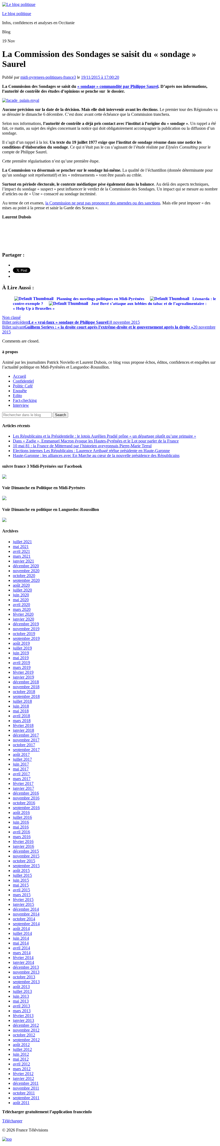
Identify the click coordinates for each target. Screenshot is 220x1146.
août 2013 (21, 986)
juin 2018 (21, 706)
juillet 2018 (22, 701)
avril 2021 (21, 551)
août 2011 (21, 1102)
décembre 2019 (26, 624)
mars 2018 (22, 720)
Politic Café (23, 386)
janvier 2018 (23, 730)
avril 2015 (21, 890)
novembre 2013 (26, 972)
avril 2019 (21, 662)
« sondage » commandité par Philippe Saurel (117, 86)
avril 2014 (21, 948)
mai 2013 (21, 1001)
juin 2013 (21, 996)
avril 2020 (21, 604)
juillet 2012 (22, 1049)
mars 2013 (22, 1010)
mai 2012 (21, 1059)
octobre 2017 (24, 745)
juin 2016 (21, 822)
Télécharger (12, 1121)
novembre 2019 (26, 628)
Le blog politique (16, 13)
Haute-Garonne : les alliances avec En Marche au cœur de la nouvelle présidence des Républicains (96, 455)
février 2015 (23, 899)
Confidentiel (23, 381)
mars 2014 (22, 952)
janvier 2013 (23, 1020)
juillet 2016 (22, 817)
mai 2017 (21, 769)
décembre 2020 (26, 566)
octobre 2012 (24, 1035)
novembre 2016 (26, 798)
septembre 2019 (26, 638)
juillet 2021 (22, 541)
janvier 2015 (23, 904)
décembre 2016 (26, 793)
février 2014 (23, 957)
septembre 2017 (26, 749)
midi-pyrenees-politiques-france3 (48, 77)
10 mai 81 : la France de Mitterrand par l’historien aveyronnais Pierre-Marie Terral (82, 446)
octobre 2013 (24, 977)
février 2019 (23, 672)
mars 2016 (22, 836)
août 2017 (21, 754)
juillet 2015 (22, 875)
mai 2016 (21, 827)
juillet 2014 (22, 933)
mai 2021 (21, 546)
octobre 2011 (24, 1093)
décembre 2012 (26, 1025)
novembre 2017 (26, 740)
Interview (21, 405)
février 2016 (23, 841)
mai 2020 (21, 599)
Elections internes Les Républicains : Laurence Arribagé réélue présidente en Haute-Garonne (91, 450)
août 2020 (21, 585)
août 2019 (21, 643)
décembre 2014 (26, 909)
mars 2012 (22, 1068)
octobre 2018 (24, 691)
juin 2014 (21, 938)
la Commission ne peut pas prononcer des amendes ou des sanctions (102, 203)
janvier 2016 (23, 846)
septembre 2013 (26, 981)
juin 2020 (21, 595)
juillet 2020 (22, 590)
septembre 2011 (26, 1097)
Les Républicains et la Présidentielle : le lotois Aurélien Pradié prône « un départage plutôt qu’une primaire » (104, 436)
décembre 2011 (26, 1083)
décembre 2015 (26, 851)
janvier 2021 (23, 561)
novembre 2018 (26, 686)
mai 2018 (21, 711)
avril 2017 (21, 774)
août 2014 (21, 928)
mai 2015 (21, 885)
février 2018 (23, 725)
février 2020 (23, 614)
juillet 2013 (22, 991)
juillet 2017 (22, 759)
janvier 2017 (23, 788)
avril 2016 (21, 832)
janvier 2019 (23, 677)
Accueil (19, 376)
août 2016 (21, 812)
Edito (17, 395)
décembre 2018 (26, 682)
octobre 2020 (24, 575)
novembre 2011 (26, 1088)
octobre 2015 (24, 861)
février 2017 (23, 783)
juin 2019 (21, 653)
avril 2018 (21, 715)
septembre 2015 (26, 865)
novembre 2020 (26, 570)
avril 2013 (21, 1006)
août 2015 (21, 870)
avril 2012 (21, 1064)
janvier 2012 (23, 1078)
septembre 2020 (26, 580)
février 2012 (23, 1073)
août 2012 (21, 1044)
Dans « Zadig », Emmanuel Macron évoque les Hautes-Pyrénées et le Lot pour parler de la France (96, 441)
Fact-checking (25, 400)
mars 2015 (22, 894)
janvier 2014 (23, 962)
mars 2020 (22, 609)
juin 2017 (21, 764)
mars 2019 (22, 667)
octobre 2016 (24, 803)
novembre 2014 (26, 914)
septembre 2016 (26, 807)
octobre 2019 (24, 633)
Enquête (20, 390)
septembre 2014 (26, 923)
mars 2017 (22, 778)
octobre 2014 (24, 919)
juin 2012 (21, 1054)
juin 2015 (21, 880)
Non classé (11, 317)
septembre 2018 (26, 696)
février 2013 (23, 1015)
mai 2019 (21, 657)
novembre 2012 (26, 1030)
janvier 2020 (23, 619)
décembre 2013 (26, 967)
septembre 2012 (26, 1039)
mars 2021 (22, 556)
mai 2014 (21, 943)
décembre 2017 (26, 735)
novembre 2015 (26, 856)
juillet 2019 (22, 648)
